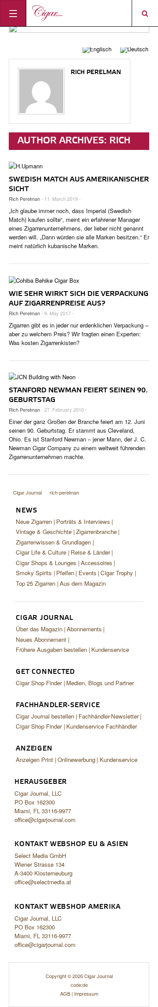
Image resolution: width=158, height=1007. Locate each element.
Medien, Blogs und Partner (100, 683)
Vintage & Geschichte (44, 531)
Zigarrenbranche (96, 531)
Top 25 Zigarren (35, 583)
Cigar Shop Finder (39, 683)
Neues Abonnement (41, 639)
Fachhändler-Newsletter (109, 716)
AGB (65, 993)
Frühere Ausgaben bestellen (51, 649)
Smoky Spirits (34, 573)
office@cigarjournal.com (44, 819)
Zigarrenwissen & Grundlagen (53, 542)
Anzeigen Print (34, 759)
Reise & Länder (90, 552)
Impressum (86, 993)
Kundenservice (110, 649)
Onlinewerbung (76, 759)
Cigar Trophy (117, 573)
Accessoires (96, 563)
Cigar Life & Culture (41, 552)
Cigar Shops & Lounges (46, 563)
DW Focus (79, 13)
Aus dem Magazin (83, 583)
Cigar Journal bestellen (45, 716)
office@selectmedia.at (42, 882)
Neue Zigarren (34, 521)
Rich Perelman (96, 72)
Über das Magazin (39, 629)
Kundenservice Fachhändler (101, 726)
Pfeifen (65, 573)
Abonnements (84, 629)
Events (88, 573)
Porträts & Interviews (83, 521)
